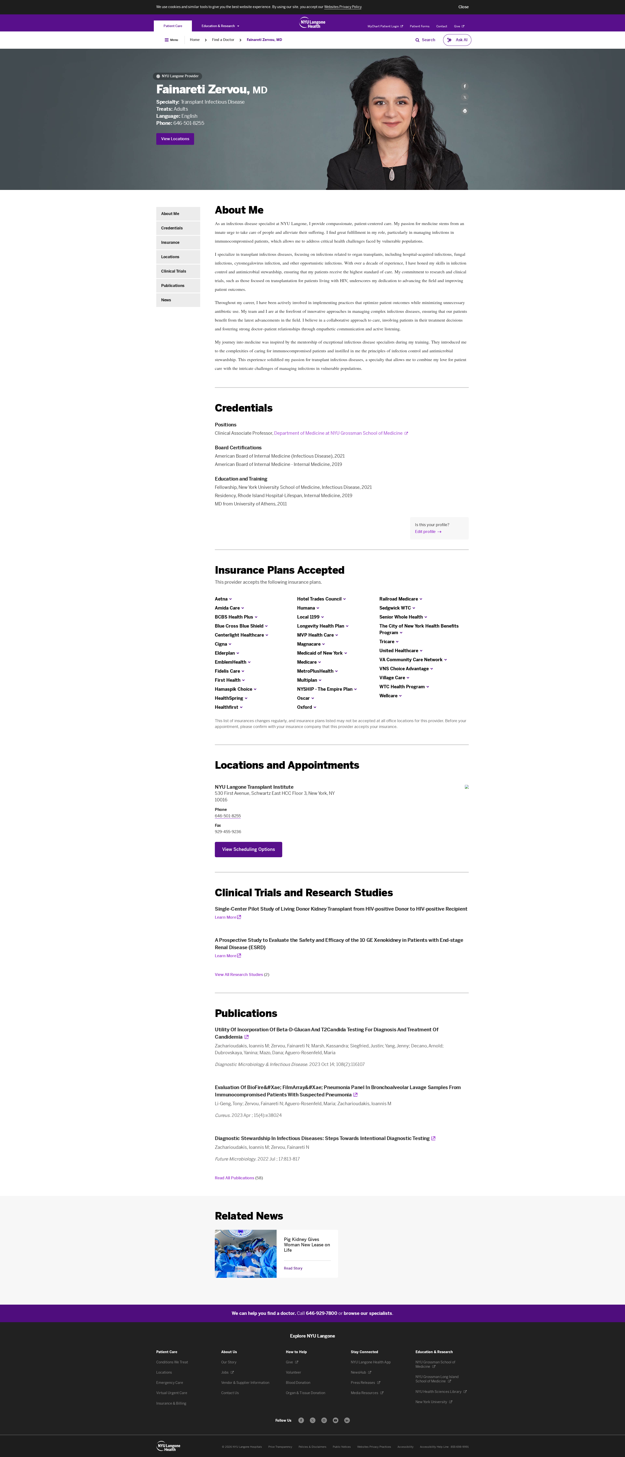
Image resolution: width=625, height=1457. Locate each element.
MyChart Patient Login (384, 26)
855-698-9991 (460, 1446)
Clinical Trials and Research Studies (304, 892)
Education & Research (219, 26)
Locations (170, 257)
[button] (463, 7)
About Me (170, 213)
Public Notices (342, 1446)
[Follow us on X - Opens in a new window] (312, 1420)
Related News (249, 1216)
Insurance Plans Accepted (279, 570)
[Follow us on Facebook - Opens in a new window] (301, 1420)
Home (195, 40)
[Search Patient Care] (417, 40)
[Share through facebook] (465, 86)
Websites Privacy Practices (374, 1446)
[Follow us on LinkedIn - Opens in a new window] (347, 1420)
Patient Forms (419, 26)
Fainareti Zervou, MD (264, 40)
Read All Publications (239, 1178)
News (166, 300)
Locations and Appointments (287, 765)
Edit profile (425, 531)
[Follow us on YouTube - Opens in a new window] (335, 1420)
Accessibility (405, 1446)
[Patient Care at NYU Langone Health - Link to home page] (312, 22)
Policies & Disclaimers (312, 1446)
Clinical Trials (173, 271)
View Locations (175, 139)
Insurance (170, 242)
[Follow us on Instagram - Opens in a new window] (324, 1420)
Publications (173, 285)
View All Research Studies (242, 974)
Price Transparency (280, 1446)
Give (457, 26)
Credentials (172, 228)
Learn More (225, 917)
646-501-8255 (188, 123)
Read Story (293, 1268)
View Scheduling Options (248, 849)
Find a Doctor (223, 40)
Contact (441, 26)
